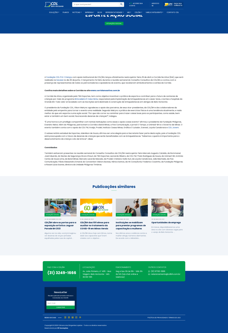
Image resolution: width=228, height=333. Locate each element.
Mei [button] (128, 12)
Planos (66, 12)
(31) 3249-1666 (61, 272)
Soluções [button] (53, 12)
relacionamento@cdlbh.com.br (165, 274)
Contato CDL (173, 12)
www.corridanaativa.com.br (105, 90)
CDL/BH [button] (138, 12)
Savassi (59, 80)
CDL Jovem (173, 127)
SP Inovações (62, 328)
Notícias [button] (76, 12)
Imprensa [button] (89, 12)
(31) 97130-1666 (158, 271)
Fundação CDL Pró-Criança (59, 77)
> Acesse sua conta (136, 4)
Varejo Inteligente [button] (154, 12)
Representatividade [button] (114, 12)
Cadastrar (60, 307)
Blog (100, 12)
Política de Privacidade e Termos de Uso (164, 317)
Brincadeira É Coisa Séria (86, 99)
